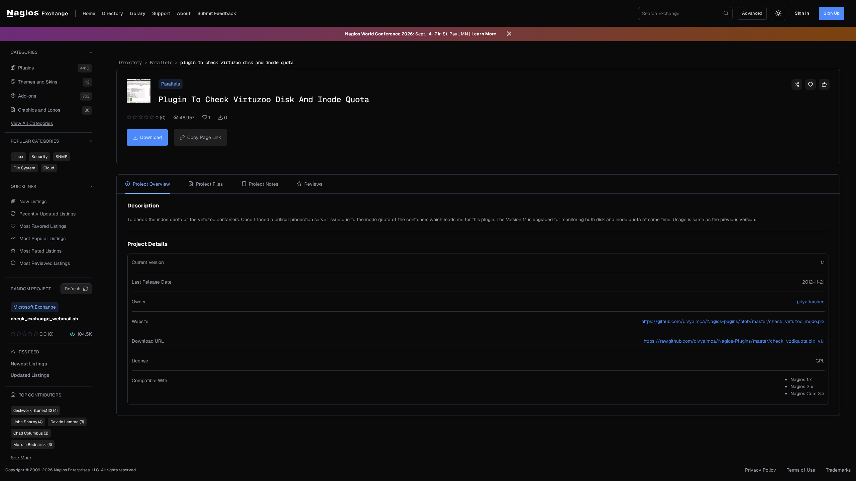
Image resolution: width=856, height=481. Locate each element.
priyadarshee (811, 302)
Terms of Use (801, 470)
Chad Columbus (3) (30, 433)
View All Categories (32, 123)
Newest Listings (29, 364)
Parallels (161, 62)
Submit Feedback (216, 13)
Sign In (802, 13)
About (184, 13)
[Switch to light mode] (778, 13)
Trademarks (838, 470)
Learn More (483, 34)
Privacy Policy (760, 470)
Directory (112, 13)
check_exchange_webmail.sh (44, 319)
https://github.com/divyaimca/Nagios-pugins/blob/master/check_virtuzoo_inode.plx (733, 321)
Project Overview (151, 184)
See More (21, 458)
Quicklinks (23, 186)
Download (151, 137)
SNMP (62, 156)
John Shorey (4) (27, 422)
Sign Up (832, 13)
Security (39, 156)
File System (24, 168)
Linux (18, 156)
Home (89, 13)
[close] (509, 34)
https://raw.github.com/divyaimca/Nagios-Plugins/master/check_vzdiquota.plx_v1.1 (734, 341)
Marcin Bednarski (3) (32, 444)
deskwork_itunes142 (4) (35, 410)
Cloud (48, 168)
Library (137, 13)
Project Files (209, 184)
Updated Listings (30, 375)
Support (161, 13)
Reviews (313, 184)
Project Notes (263, 184)
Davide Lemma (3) (67, 422)
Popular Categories (35, 141)
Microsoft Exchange (34, 307)
